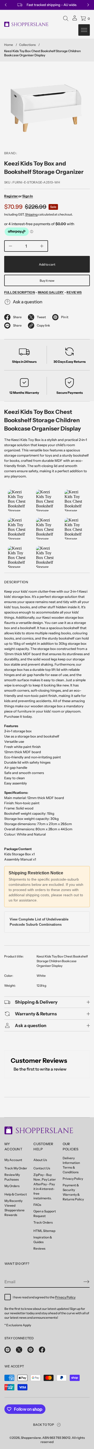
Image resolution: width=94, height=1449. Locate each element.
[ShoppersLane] (26, 24)
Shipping (31, 214)
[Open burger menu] (84, 30)
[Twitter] (19, 1349)
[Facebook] (42, 1349)
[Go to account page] (75, 19)
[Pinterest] (30, 1349)
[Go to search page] (66, 18)
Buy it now (47, 281)
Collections (27, 45)
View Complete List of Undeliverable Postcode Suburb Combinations (39, 921)
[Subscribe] (86, 1282)
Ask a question (27, 301)
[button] (66, 18)
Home (8, 45)
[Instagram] (7, 1349)
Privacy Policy (65, 1297)
